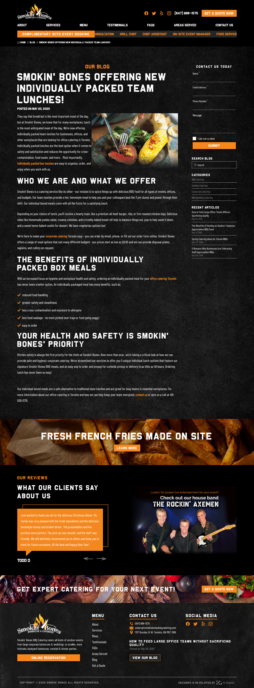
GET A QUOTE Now (219, 13)
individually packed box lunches (35, 163)
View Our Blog (145, 658)
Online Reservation (49, 658)
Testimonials (117, 25)
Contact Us (224, 25)
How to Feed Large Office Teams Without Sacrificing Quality (211, 213)
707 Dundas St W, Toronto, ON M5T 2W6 (155, 632)
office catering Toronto (163, 278)
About (95, 624)
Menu (84, 25)
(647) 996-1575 (186, 13)
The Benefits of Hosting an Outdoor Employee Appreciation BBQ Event (213, 227)
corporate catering (56, 236)
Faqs (151, 25)
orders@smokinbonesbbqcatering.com (155, 628)
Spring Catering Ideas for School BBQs (210, 239)
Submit (214, 145)
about (22, 25)
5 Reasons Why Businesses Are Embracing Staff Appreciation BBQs (212, 250)
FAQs (94, 648)
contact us (141, 395)
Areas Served (185, 25)
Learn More (127, 448)
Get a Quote (98, 665)
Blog (94, 659)
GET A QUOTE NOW (219, 589)
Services (53, 25)
